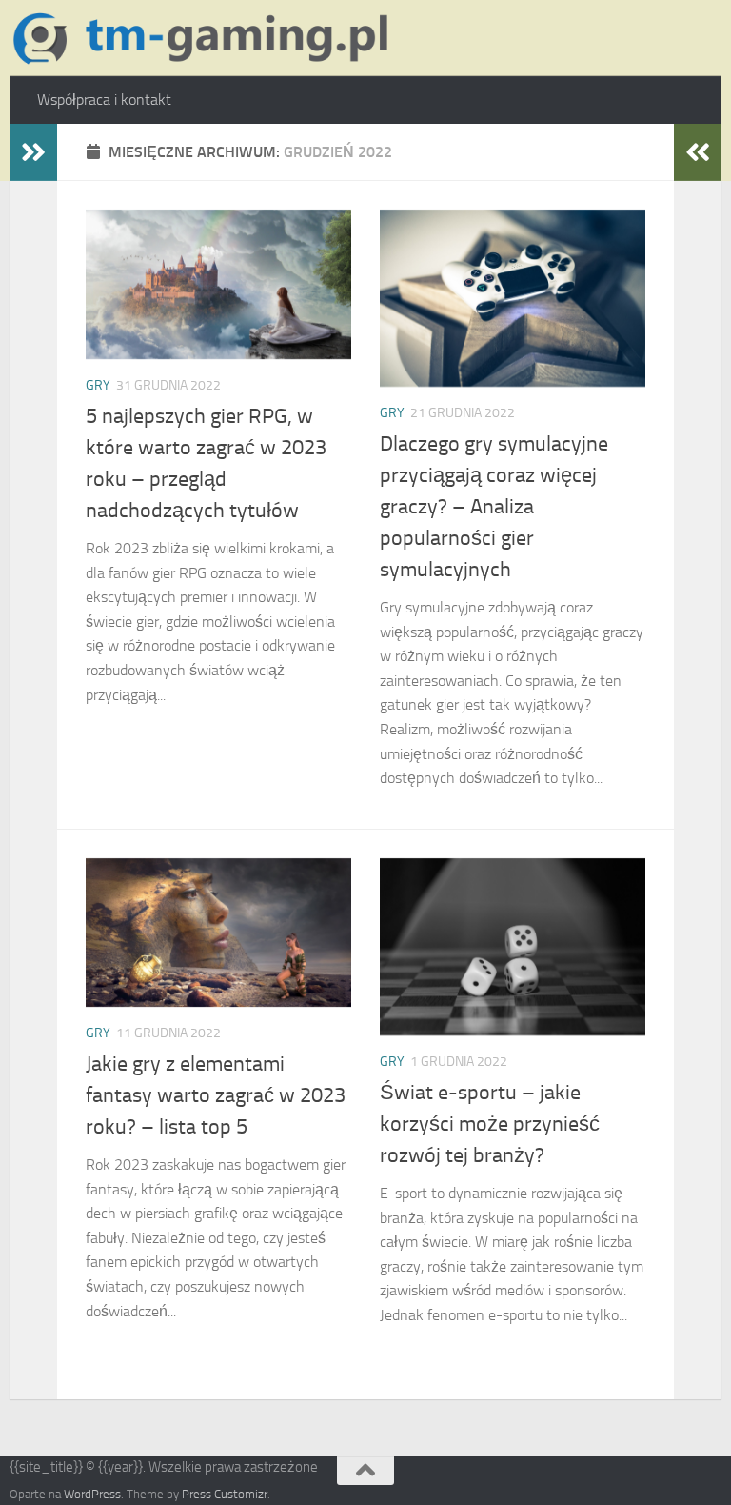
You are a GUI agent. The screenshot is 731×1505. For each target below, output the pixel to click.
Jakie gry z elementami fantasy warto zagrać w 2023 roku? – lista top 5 (216, 1095)
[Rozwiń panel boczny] (33, 152)
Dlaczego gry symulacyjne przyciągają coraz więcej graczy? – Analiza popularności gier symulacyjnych (494, 506)
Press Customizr (224, 1494)
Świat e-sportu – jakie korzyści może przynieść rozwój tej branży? (490, 1124)
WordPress (92, 1494)
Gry (98, 385)
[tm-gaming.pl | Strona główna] (206, 38)
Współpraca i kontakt (104, 99)
